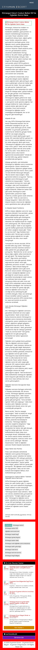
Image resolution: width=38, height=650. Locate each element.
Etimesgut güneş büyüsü (12, 537)
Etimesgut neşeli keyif (12, 534)
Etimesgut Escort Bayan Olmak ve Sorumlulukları (20, 616)
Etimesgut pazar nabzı (12, 540)
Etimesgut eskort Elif (11, 528)
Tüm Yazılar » (19, 628)
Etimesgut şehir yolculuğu (13, 546)
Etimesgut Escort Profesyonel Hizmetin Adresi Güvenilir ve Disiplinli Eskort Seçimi (21, 568)
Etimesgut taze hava (11, 549)
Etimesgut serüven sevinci (13, 552)
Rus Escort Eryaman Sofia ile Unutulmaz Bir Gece (22, 592)
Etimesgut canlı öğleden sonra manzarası (17, 543)
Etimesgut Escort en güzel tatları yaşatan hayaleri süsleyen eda (19, 602)
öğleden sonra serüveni (12, 531)
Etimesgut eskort (18, 525)
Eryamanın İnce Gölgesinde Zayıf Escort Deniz (21, 582)
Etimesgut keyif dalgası (12, 555)
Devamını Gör (19, 637)
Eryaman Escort (14, 6)
